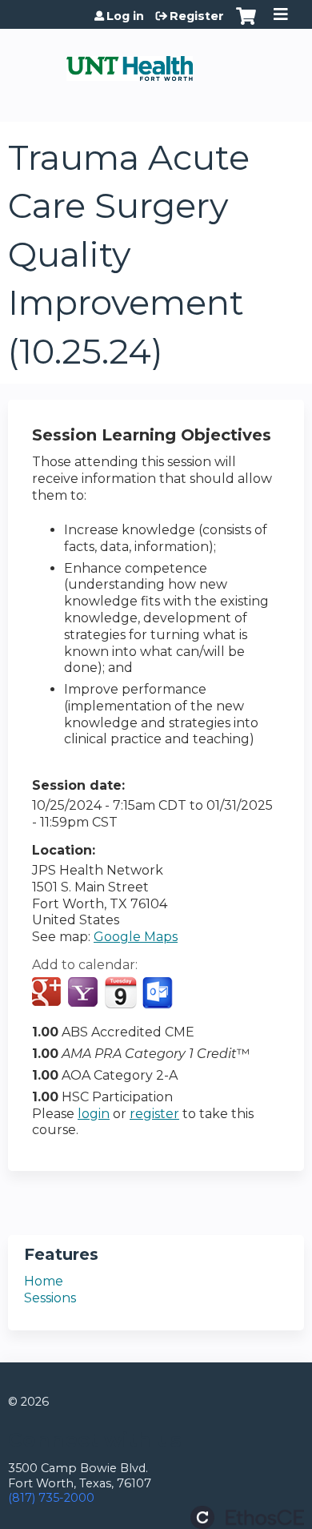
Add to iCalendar (120, 992)
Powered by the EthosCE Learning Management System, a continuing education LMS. (247, 1517)
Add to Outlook (158, 993)
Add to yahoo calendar (84, 993)
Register (197, 16)
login (94, 1113)
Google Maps (136, 936)
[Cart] (246, 24)
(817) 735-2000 (51, 1498)
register (154, 1113)
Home (43, 1281)
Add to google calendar (48, 993)
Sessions (50, 1298)
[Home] (129, 63)
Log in (125, 16)
